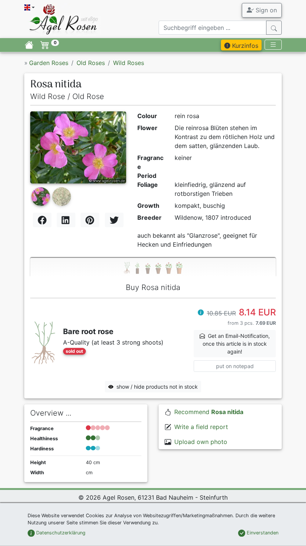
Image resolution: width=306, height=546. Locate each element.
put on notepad (235, 366)
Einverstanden (261, 533)
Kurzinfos (244, 45)
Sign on (265, 10)
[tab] (153, 267)
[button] (37, 147)
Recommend (208, 412)
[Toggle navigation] (273, 45)
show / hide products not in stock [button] (157, 386)
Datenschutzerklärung (60, 533)
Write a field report (201, 427)
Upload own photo (200, 441)
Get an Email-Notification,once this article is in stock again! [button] (236, 344)
